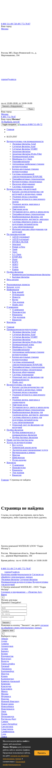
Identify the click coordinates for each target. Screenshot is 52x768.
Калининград (7, 679)
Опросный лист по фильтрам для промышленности (27, 378)
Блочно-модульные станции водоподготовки (25, 170)
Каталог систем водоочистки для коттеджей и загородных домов (27, 192)
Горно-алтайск (8, 664)
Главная (10, 129)
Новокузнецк (7, 704)
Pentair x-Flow (18, 247)
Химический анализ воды (24, 447)
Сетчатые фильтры (29, 579)
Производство (19, 312)
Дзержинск (6, 669)
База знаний (18, 292)
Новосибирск (7, 706)
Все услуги (17, 445)
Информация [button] (13, 289)
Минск (4, 691)
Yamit (14, 249)
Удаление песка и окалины (25, 196)
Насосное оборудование (23, 184)
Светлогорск (7, 726)
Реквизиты (17, 314)
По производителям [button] (16, 234)
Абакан (4, 638)
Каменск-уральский (10, 681)
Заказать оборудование (12, 106)
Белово (4, 653)
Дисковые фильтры (10, 579)
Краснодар (6, 686)
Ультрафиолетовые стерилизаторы (28, 179)
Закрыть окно (7, 630)
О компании (18, 309)
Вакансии (16, 320)
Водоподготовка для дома (19, 385)
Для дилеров (18, 302)
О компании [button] (12, 307)
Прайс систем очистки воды (20, 440)
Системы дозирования (22, 186)
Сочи (3, 734)
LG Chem (16, 254)
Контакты (11, 322)
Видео (15, 299)
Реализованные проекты (18, 284)
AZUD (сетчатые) (20, 239)
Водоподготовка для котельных (27, 181)
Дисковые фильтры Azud (24, 144)
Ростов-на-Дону (8, 719)
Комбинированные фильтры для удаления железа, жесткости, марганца (30, 218)
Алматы (5, 643)
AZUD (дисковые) (21, 237)
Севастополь (7, 729)
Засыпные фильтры (21, 151)
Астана (4, 648)
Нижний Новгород (10, 701)
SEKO (15, 264)
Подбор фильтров (15, 430)
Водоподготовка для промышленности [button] (25, 141)
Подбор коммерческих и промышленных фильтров (24, 433)
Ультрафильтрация (21, 161)
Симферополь (7, 731)
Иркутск (5, 674)
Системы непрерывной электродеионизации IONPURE (27, 175)
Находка (5, 699)
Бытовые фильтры (20, 277)
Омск (3, 711)
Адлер (4, 641)
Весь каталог (13, 279)
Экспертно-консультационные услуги (30, 450)
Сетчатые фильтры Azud (23, 146)
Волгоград (6, 659)
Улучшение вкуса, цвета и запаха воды (30, 212)
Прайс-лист (17, 304)
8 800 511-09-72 (8, 24)
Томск (4, 736)
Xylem (15, 267)
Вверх (4, 594)
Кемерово (5, 684)
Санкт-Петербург (9, 724)
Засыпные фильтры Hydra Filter (27, 154)
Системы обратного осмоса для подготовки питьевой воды (27, 223)
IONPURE (17, 257)
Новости (16, 297)
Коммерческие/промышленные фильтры (31, 274)
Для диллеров (18, 317)
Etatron (15, 269)
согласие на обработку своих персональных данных (25, 626)
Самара (4, 721)
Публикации (18, 294)
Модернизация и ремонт (23, 452)
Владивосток (7, 656)
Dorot (14, 259)
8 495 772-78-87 (23, 24)
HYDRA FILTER (20, 242)
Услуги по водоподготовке (19, 442)
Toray (14, 252)
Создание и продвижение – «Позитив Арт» (21, 592)
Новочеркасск (7, 709)
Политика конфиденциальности (16, 574)
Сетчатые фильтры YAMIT (25, 149)
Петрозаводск (7, 716)
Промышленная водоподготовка (22, 329)
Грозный (5, 666)
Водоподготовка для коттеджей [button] (21, 189)
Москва (4, 29)
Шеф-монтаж (18, 457)
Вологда (5, 661)
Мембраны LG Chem (22, 159)
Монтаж (16, 455)
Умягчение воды (20, 209)
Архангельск (7, 646)
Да (2, 122)
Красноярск (6, 689)
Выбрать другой (12, 122)
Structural (16, 244)
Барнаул (5, 651)
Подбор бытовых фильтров (25, 437)
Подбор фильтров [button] (15, 272)
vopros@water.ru (8, 79)
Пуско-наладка (19, 460)
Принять (42, 753)
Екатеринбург (7, 671)
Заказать (6, 623)
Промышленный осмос (23, 156)
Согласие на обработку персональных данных (22, 575)
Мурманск (6, 696)
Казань (4, 676)
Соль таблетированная (23, 227)
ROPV (15, 262)
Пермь (4, 714)
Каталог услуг (13, 287)
